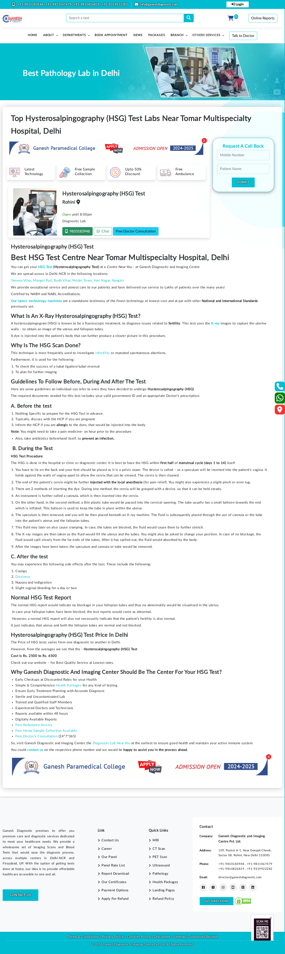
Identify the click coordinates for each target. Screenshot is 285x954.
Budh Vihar (62, 280)
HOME (32, 35)
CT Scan (159, 848)
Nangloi (118, 280)
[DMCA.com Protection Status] (242, 901)
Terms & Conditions (83, 936)
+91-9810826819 (87, 4)
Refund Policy (163, 898)
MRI (156, 840)
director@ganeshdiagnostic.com (240, 877)
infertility (102, 353)
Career (107, 848)
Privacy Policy (112, 936)
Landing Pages (164, 890)
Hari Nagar (102, 280)
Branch (177, 35)
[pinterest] (243, 887)
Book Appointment (111, 35)
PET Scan (160, 857)
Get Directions (216, 901)
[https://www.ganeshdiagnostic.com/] (12, 19)
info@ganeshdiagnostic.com (159, 4)
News (137, 35)
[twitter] (213, 887)
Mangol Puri (42, 280)
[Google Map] (280, 411)
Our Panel (109, 857)
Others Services (206, 35)
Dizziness (23, 576)
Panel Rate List (113, 865)
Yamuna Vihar (21, 280)
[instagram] (223, 887)
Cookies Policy (139, 936)
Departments (74, 35)
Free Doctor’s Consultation (36, 736)
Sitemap (179, 936)
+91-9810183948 (31, 4)
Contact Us (20, 895)
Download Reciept (203, 936)
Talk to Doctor (243, 36)
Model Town (82, 280)
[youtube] (233, 887)
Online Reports (263, 18)
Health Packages (69, 685)
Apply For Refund (115, 898)
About (48, 35)
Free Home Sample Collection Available (46, 730)
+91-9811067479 (59, 4)
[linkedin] (253, 887)
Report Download (115, 873)
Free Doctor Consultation (136, 231)
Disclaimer (162, 936)
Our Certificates (114, 882)
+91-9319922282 (115, 4)
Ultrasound (161, 865)
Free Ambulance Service (33, 725)
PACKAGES (156, 35)
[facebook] (203, 887)
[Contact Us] (280, 388)
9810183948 (79, 231)
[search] (189, 18)
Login (239, 4)
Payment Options (115, 890)
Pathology (161, 873)
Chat (104, 231)
